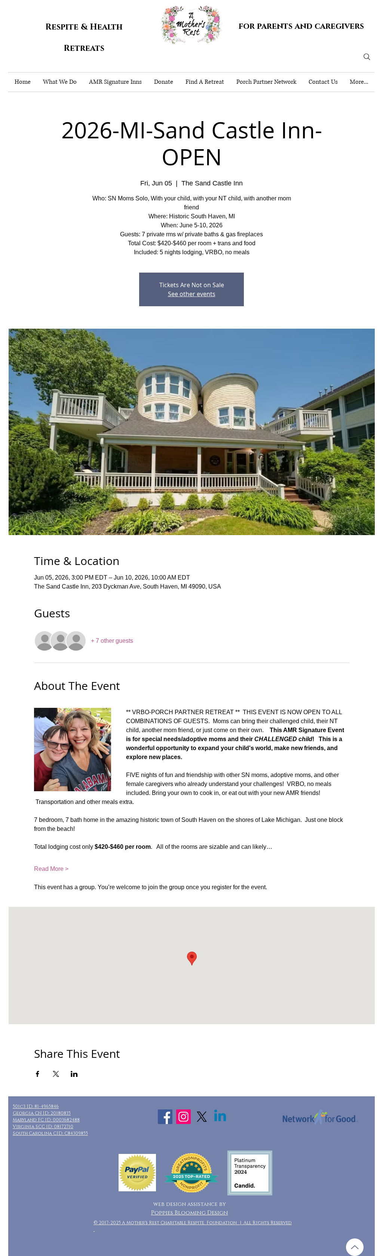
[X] (201, 1116)
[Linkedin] (220, 1116)
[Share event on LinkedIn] (74, 1074)
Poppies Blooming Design (189, 1213)
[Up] (355, 1247)
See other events (191, 294)
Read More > (51, 869)
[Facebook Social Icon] (165, 1116)
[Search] (367, 57)
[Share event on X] (55, 1074)
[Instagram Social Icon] (183, 1116)
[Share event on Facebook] (37, 1074)
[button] (60, 82)
